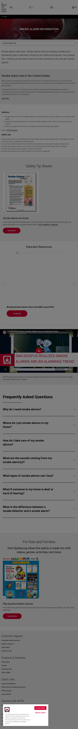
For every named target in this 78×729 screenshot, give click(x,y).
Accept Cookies (40, 708)
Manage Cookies (40, 712)
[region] (25, 715)
